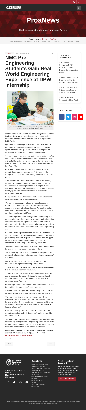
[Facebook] (61, 117)
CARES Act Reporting (38, 366)
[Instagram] (74, 117)
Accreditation (35, 374)
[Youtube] (80, 117)
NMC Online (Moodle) (37, 384)
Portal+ (33, 382)
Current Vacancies (37, 380)
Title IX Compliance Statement (40, 372)
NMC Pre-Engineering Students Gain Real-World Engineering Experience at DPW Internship (29, 71)
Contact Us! (35, 386)
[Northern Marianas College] (13, 7)
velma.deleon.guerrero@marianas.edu (19, 335)
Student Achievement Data (39, 364)
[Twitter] (68, 117)
